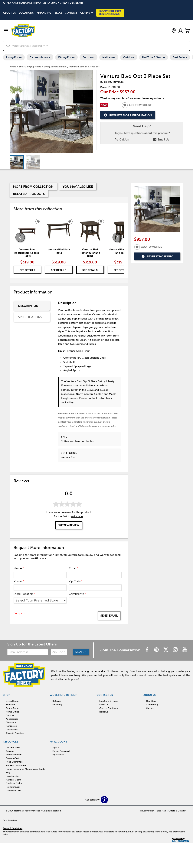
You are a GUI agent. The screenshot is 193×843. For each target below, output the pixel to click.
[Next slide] (117, 237)
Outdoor (128, 57)
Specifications (30, 317)
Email (73, 568)
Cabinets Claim (13, 790)
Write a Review (68, 525)
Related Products (29, 194)
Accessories (12, 718)
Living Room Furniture (55, 66)
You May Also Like (78, 186)
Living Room (14, 57)
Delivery (10, 751)
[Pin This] (104, 106)
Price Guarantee (14, 761)
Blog (58, 13)
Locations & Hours (108, 701)
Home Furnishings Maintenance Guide (25, 769)
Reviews (103, 711)
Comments (77, 594)
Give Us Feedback (108, 708)
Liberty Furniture (114, 81)
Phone (19, 581)
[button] (6, 31)
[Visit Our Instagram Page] (175, 650)
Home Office (12, 711)
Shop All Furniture (15, 733)
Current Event (13, 747)
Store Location (24, 594)
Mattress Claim (13, 779)
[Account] (180, 31)
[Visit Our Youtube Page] (185, 650)
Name (19, 568)
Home (13, 66)
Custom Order (13, 758)
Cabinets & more (40, 57)
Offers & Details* (177, 810)
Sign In (55, 747)
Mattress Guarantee (16, 765)
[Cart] (187, 31)
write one (77, 516)
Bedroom (88, 57)
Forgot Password (61, 751)
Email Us (163, 139)
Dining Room (66, 57)
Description (28, 306)
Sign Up (80, 652)
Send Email (109, 615)
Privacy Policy (147, 810)
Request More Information (130, 115)
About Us (9, 13)
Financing (44, 13)
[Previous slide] (20, 237)
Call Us (124, 139)
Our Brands (12, 729)
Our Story (151, 701)
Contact (71, 13)
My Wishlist (58, 754)
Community (152, 704)
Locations (26, 13)
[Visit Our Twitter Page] (166, 650)
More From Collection (33, 186)
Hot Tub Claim (13, 787)
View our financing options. (147, 98)
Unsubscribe (12, 776)
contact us (94, 398)
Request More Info (160, 256)
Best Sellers (180, 57)
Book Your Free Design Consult (110, 13)
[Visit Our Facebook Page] (147, 650)
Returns (56, 701)
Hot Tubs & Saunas (153, 57)
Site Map (161, 810)
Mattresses (108, 57)
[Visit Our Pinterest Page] (156, 650)
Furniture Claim (14, 783)
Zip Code (75, 581)
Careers (150, 708)
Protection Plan (13, 754)
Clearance (11, 722)
